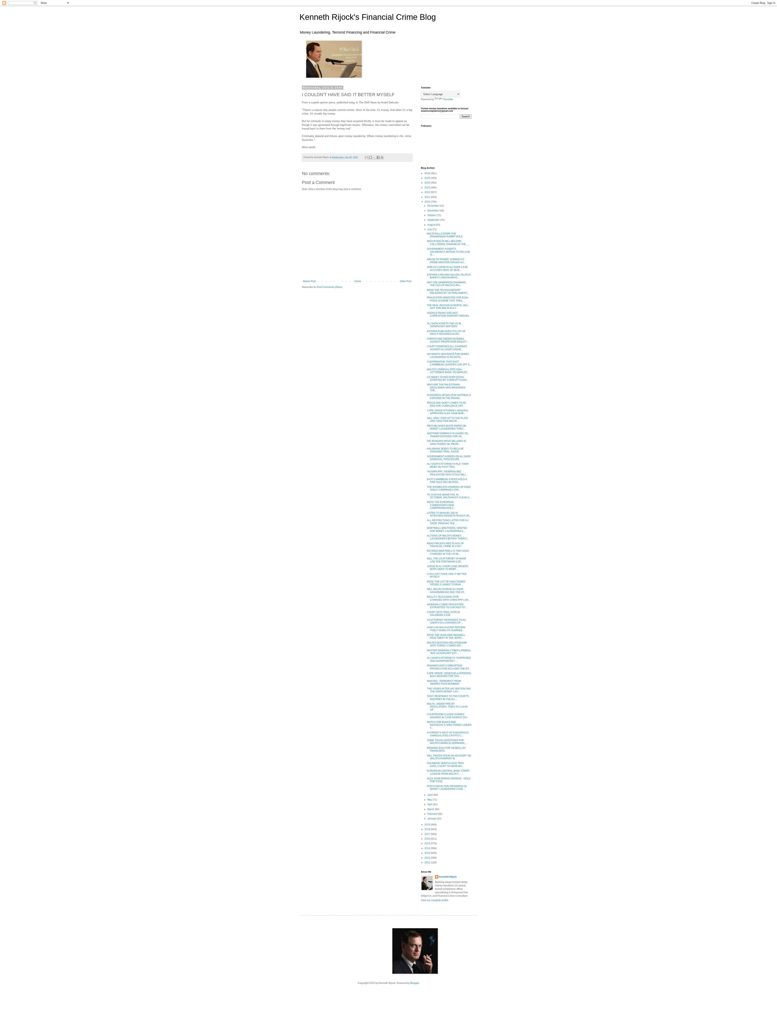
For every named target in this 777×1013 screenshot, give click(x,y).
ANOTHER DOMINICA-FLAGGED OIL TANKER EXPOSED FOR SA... (447, 435)
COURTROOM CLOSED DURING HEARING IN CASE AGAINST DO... (447, 716)
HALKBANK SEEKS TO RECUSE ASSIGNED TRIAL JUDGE (445, 450)
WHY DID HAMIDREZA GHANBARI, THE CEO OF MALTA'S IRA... (446, 284)
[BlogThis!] (370, 157)
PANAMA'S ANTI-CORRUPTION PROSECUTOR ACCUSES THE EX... (449, 667)
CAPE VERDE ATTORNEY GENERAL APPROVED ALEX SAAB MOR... (447, 412)
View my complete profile (434, 900)
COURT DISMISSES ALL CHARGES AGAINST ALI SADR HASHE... (447, 348)
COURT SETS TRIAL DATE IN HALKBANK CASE (443, 613)
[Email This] (367, 157)
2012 (428, 857)
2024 (428, 182)
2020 (428, 201)
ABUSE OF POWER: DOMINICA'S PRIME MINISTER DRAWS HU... (446, 261)
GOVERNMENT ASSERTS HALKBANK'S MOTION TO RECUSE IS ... (448, 251)
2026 (428, 173)
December (433, 205)
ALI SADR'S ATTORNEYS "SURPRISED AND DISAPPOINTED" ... (449, 659)
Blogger (414, 983)
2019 (428, 824)
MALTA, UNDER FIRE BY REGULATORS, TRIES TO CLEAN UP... (447, 706)
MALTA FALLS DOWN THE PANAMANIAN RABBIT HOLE (445, 235)
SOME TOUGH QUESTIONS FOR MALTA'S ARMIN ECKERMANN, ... (447, 742)
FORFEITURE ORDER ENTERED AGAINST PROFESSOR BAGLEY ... (448, 340)
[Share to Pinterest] (382, 157)
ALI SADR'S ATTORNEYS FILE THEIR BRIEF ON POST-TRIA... (448, 465)
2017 (428, 834)
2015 (428, 843)
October (432, 215)
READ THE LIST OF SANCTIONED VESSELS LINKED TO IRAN (446, 583)
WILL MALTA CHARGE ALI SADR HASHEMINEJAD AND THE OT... (446, 590)
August (431, 224)
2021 (428, 197)
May (430, 799)
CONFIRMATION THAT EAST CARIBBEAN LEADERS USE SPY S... (449, 363)
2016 (428, 838)
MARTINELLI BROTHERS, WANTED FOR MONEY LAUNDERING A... (447, 529)
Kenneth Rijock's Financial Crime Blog (367, 17)
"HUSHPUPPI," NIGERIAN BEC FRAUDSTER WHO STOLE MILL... (447, 473)
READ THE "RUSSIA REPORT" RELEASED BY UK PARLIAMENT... (448, 291)
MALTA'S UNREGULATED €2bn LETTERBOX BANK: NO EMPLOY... (448, 371)
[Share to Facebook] (378, 157)
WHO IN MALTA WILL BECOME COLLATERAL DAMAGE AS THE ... (447, 242)
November (433, 210)
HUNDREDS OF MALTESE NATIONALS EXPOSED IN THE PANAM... (449, 396)
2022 (428, 192)
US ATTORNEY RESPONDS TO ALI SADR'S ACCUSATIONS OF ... (446, 621)
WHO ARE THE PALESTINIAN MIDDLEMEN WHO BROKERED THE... (446, 387)
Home (358, 281)
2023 (428, 187)
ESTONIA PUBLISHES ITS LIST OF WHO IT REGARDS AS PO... (446, 332)
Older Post (405, 281)
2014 (428, 848)
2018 (428, 829)
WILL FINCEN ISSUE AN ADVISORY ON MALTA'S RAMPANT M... (449, 757)
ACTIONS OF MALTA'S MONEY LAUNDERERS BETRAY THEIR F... (448, 537)
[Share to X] (374, 157)
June (430, 794)
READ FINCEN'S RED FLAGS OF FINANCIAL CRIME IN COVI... (445, 545)
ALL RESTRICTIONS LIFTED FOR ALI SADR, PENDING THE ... (448, 522)
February (432, 814)
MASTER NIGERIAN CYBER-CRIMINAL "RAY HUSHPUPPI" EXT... (449, 652)
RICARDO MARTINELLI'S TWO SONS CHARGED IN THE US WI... (448, 552)
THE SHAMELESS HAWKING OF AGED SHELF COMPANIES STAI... (449, 488)
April (430, 804)
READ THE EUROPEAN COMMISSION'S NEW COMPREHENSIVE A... (441, 505)
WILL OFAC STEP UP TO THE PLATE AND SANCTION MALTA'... (447, 419)
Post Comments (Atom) (329, 287)
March (431, 809)
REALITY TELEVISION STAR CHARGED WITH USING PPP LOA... (448, 598)
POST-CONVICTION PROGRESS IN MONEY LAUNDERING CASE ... (447, 787)
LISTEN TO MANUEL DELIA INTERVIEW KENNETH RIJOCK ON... (449, 514)
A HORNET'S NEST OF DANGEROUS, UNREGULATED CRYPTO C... (448, 734)
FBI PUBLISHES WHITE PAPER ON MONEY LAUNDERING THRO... (446, 427)
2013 (428, 853)
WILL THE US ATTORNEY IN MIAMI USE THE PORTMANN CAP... (446, 560)
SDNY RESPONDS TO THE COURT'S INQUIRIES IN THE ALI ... (448, 697)
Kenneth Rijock (448, 876)
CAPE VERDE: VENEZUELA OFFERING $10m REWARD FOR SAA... (449, 675)
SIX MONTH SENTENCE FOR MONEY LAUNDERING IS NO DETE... (448, 355)
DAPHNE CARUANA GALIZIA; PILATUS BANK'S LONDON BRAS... (449, 276)
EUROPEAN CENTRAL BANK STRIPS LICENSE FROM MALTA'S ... (448, 772)
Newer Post (309, 281)
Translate (448, 99)
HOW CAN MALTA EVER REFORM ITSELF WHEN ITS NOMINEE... (446, 629)
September (433, 220)
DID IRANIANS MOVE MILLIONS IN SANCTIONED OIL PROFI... (446, 442)
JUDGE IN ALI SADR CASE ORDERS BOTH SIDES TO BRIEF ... (447, 568)
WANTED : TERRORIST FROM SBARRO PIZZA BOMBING (444, 682)
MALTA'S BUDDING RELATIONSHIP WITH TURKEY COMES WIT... (447, 644)
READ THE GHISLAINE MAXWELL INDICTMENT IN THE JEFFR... (446, 636)
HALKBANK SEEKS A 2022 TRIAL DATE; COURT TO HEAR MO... (445, 764)
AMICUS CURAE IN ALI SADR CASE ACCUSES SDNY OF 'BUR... (447, 268)
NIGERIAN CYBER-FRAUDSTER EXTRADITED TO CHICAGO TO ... (447, 606)
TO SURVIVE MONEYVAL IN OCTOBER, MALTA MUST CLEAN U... (449, 496)
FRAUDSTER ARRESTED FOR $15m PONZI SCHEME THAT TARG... (447, 299)
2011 (428, 862)
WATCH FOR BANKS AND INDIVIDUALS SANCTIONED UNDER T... (449, 725)
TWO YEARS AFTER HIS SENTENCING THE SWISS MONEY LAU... (449, 690)
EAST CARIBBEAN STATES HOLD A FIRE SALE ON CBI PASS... (447, 481)
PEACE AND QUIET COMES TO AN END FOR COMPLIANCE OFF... (446, 404)
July (429, 229)
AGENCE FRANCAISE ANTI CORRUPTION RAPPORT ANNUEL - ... (449, 316)
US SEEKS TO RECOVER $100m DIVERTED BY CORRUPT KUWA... (448, 378)
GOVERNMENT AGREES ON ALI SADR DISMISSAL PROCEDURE (449, 458)
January (432, 818)
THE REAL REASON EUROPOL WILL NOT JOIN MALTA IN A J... (448, 307)
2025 (428, 178)
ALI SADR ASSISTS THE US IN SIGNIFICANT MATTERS (444, 325)
